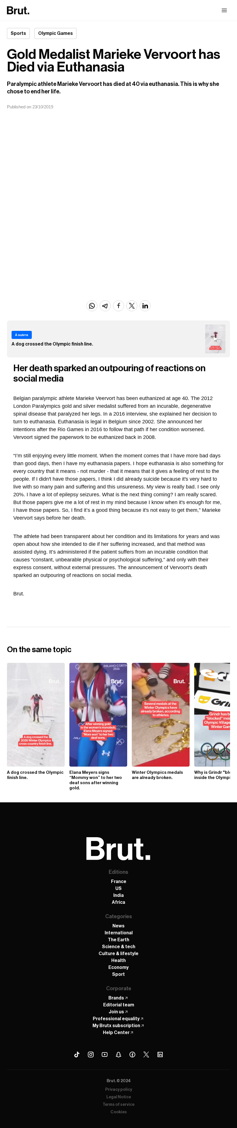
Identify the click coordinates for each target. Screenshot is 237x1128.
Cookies (118, 1112)
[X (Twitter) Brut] (146, 1054)
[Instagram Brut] (91, 1054)
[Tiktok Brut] (77, 1054)
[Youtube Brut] (104, 1054)
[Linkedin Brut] (160, 1054)
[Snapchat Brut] (118, 1054)
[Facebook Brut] (132, 1054)
